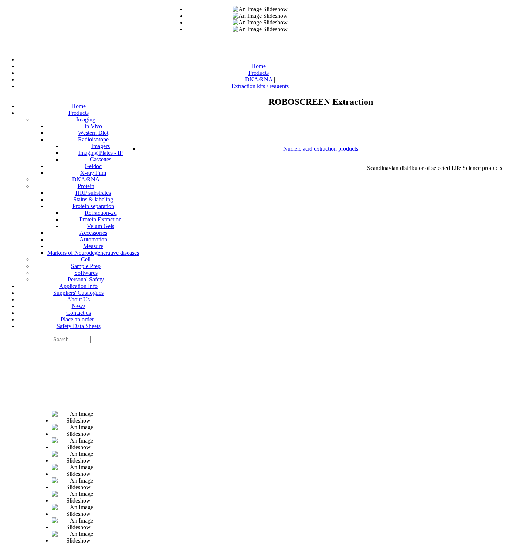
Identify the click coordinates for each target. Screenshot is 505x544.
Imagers (100, 146)
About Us (78, 299)
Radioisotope (93, 139)
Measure (93, 246)
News (78, 306)
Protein (86, 186)
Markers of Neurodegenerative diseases (93, 253)
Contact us (78, 313)
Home (78, 106)
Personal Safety (86, 279)
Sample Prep (86, 266)
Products (78, 113)
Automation (93, 239)
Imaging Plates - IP (100, 153)
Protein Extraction (100, 219)
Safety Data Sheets (79, 326)
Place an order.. (78, 319)
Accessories (93, 233)
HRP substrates (93, 193)
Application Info (78, 286)
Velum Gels (100, 226)
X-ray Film (93, 173)
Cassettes (100, 159)
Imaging (85, 119)
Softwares (86, 273)
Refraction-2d (101, 213)
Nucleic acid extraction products (320, 149)
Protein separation (93, 206)
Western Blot (93, 133)
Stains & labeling (93, 199)
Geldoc (93, 166)
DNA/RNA (86, 179)
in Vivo (93, 126)
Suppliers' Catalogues (78, 293)
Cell (86, 259)
